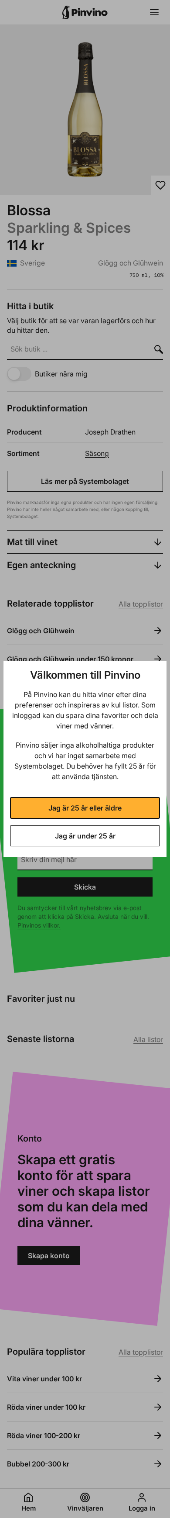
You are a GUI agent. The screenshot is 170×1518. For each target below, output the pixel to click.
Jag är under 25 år (85, 835)
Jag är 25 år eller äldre (85, 808)
